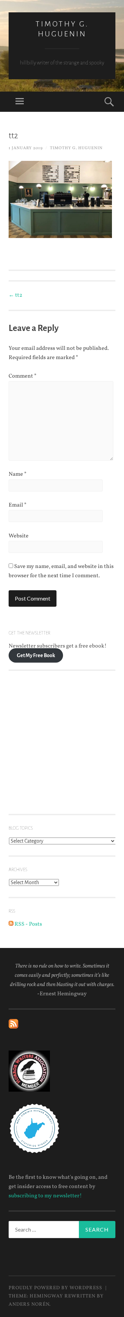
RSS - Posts (27, 924)
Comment (23, 376)
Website (19, 536)
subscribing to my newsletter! (45, 1196)
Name (18, 474)
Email (18, 505)
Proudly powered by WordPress (55, 1288)
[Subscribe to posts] (13, 1027)
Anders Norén (29, 1304)
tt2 (15, 295)
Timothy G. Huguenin (76, 148)
